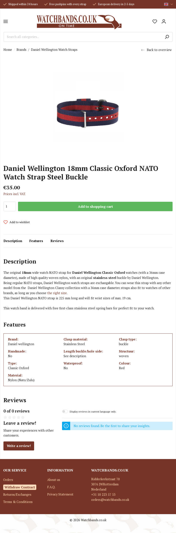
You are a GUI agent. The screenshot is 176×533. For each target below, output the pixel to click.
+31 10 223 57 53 (103, 494)
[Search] (167, 37)
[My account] (163, 21)
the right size (57, 293)
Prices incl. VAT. (14, 194)
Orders (8, 480)
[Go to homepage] (79, 21)
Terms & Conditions (18, 502)
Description (12, 241)
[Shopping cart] (170, 20)
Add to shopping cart (95, 206)
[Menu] (5, 21)
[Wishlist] (154, 21)
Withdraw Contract (20, 487)
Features (36, 241)
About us (53, 480)
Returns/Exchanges (17, 494)
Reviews (57, 241)
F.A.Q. (51, 487)
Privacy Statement (60, 494)
